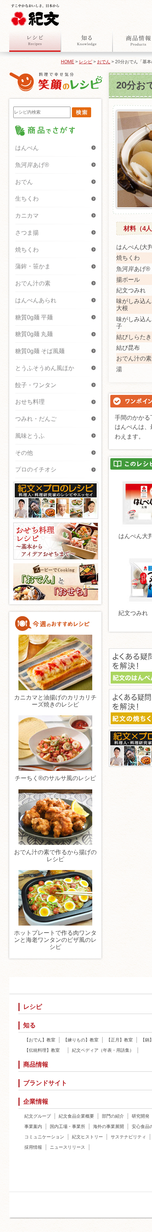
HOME (67, 61)
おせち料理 (30, 402)
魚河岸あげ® (32, 165)
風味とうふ (30, 436)
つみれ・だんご (35, 419)
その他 (24, 453)
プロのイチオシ (35, 469)
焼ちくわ (27, 249)
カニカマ (27, 215)
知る (87, 40)
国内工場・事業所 (67, 1126)
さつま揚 (27, 232)
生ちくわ (27, 198)
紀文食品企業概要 (76, 1116)
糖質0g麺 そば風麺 (40, 351)
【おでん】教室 (39, 1040)
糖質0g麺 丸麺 (34, 334)
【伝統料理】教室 (44, 1050)
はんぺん (27, 148)
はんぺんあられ (35, 300)
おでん (103, 61)
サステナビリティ (128, 1136)
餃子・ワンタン (35, 385)
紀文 (35, 13)
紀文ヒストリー (87, 1136)
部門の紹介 (113, 1116)
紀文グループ (37, 1116)
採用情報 (33, 1147)
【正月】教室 (119, 1040)
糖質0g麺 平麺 (34, 317)
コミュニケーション (44, 1136)
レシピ (35, 40)
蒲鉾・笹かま (33, 266)
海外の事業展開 (108, 1126)
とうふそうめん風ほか (44, 368)
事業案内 (33, 1126)
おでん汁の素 (33, 283)
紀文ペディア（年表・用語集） (103, 1050)
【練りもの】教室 (81, 1040)
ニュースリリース (67, 1147)
